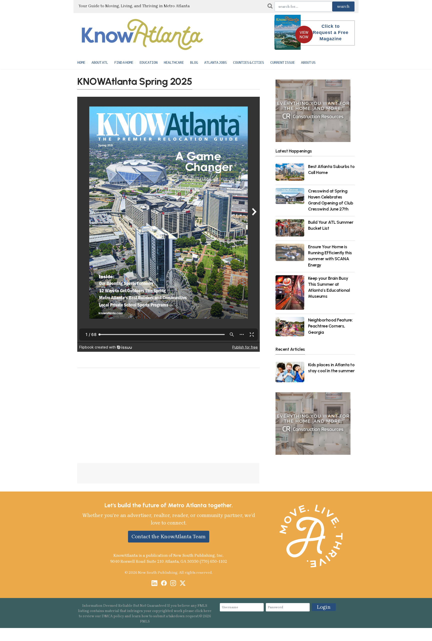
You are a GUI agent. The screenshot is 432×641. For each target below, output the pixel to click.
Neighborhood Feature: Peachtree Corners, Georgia (330, 325)
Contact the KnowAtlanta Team (169, 537)
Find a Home (123, 62)
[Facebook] (164, 583)
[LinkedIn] (154, 583)
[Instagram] (173, 583)
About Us (308, 62)
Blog (194, 62)
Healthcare (174, 62)
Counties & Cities (248, 62)
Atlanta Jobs (215, 62)
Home (81, 62)
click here (203, 611)
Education (149, 62)
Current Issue (282, 62)
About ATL (100, 62)
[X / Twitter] (183, 583)
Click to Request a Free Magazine (330, 32)
